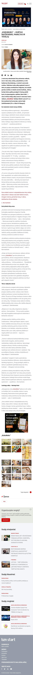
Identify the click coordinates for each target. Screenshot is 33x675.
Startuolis (14, 546)
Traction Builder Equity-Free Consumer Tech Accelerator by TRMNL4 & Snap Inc (20, 610)
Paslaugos (4, 651)
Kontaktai (4, 653)
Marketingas (15, 533)
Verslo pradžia (6, 587)
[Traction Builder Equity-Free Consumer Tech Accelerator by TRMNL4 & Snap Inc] (6, 608)
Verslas (4, 40)
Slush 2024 (14, 619)
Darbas (3, 655)
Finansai (13, 559)
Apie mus (4, 657)
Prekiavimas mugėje (7, 596)
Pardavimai (5, 578)
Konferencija (25, 616)
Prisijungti (20, 3)
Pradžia (3, 29)
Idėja (4, 501)
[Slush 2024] (6, 618)
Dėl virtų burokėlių (7, 589)
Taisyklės (4, 659)
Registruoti (6, 520)
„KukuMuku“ (10, 99)
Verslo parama (21, 617)
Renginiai (24, 605)
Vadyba (6, 29)
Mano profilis (5, 646)
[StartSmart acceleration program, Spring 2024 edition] (6, 625)
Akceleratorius (16, 605)
